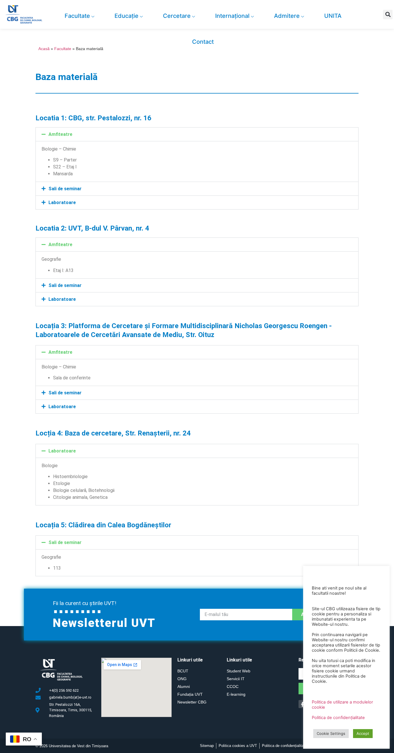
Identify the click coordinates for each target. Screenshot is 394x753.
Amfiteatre (60, 134)
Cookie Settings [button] (331, 733)
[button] (388, 14)
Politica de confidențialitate (338, 717)
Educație (126, 15)
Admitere (287, 15)
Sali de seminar (65, 188)
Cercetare (177, 15)
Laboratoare (62, 202)
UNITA (333, 15)
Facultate (77, 15)
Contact (203, 41)
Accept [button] (363, 733)
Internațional (232, 15)
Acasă (44, 49)
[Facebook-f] (302, 704)
